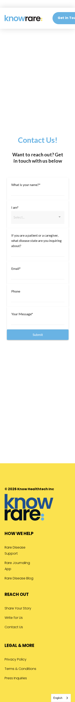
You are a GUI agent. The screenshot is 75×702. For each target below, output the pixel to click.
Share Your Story (18, 608)
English (57, 697)
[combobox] (61, 698)
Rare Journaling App (17, 566)
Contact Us (14, 627)
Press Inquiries (16, 678)
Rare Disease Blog (19, 578)
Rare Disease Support (15, 550)
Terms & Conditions (20, 669)
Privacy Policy (15, 659)
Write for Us (14, 618)
